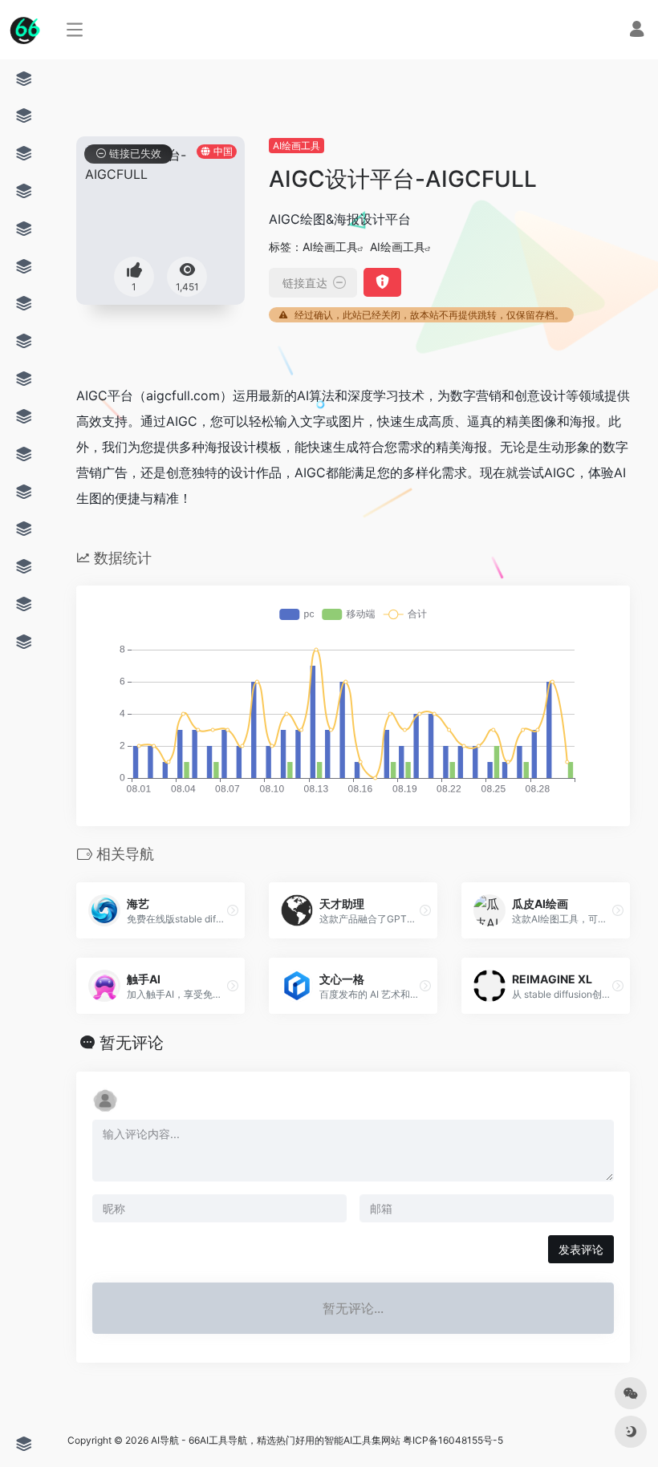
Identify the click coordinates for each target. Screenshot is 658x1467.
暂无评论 (132, 1042)
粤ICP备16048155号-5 (453, 1440)
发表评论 (580, 1249)
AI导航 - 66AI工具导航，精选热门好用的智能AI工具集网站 (275, 1440)
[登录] (636, 31)
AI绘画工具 (296, 146)
